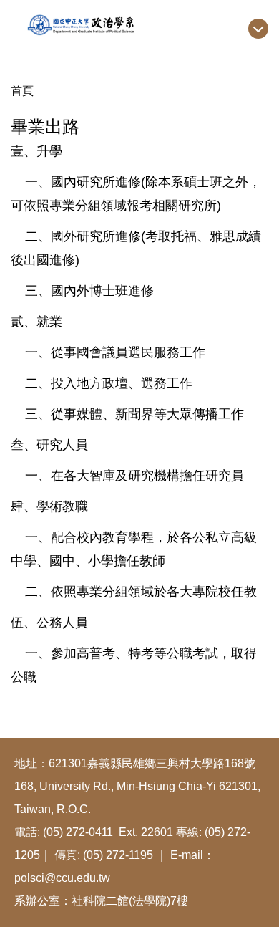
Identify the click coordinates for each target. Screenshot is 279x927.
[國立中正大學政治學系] (139, 24)
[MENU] (258, 29)
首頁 (22, 91)
